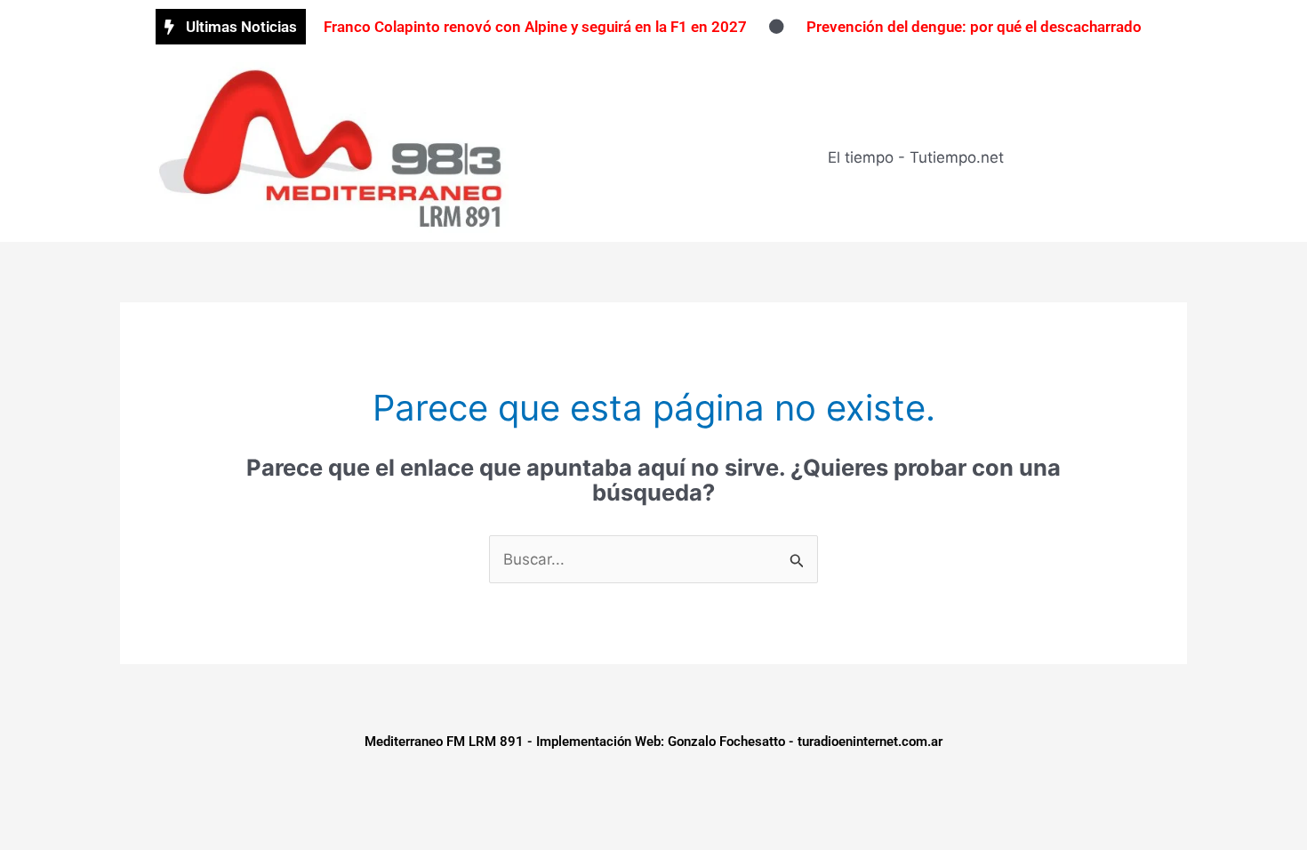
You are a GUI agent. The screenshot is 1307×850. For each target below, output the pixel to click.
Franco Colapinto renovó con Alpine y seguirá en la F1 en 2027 (535, 27)
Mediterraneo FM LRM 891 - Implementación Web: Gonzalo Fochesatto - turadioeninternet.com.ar (653, 742)
